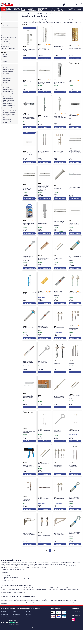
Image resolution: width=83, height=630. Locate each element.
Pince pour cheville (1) (7, 119)
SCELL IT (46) (5, 59)
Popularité (5, 16)
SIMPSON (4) (5, 61)
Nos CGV (15, 611)
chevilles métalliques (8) (7, 107)
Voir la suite (24, 24)
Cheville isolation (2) (7, 80)
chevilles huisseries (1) (7, 103)
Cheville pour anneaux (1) (8, 98)
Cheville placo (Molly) (5, 43)
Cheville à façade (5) (7, 76)
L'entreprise (3, 611)
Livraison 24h (5, 25)
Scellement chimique (5, 33)
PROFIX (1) (5, 58)
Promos (3, 9)
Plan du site (28, 614)
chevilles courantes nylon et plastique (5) (8, 101)
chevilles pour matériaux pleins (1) (9, 110)
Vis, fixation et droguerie (32, 13)
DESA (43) (5, 54)
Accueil (23, 13)
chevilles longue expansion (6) (9, 105)
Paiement (15, 616)
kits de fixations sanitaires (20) (9, 112)
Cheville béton (4, 35)
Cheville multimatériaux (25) (8, 93)
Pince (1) (4, 117)
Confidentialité (16, 614)
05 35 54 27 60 (77, 611)
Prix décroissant (6, 19)
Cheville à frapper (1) (7, 78)
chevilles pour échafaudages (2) (9, 108)
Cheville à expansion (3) (7, 75)
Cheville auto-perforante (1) (8, 69)
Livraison (28, 611)
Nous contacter (4, 614)
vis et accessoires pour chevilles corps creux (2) (9, 122)
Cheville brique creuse (6, 39)
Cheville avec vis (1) (6, 73)
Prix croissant (5, 17)
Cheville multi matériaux (6, 44)
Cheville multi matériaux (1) (8, 89)
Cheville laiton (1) (6, 82)
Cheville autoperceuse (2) (8, 71)
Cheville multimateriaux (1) (8, 91)
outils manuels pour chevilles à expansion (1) (9, 115)
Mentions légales (5, 616)
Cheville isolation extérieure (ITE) (8, 37)
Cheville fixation (41, 13)
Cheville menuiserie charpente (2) (9, 85)
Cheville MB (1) (5, 84)
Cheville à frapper (5, 46)
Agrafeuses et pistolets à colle (8, 48)
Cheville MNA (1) (6, 87)
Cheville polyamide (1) (7, 96)
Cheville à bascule (5, 41)
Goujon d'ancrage (5, 32)
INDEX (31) (5, 56)
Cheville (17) (5, 67)
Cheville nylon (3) (6, 94)
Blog (27, 616)
